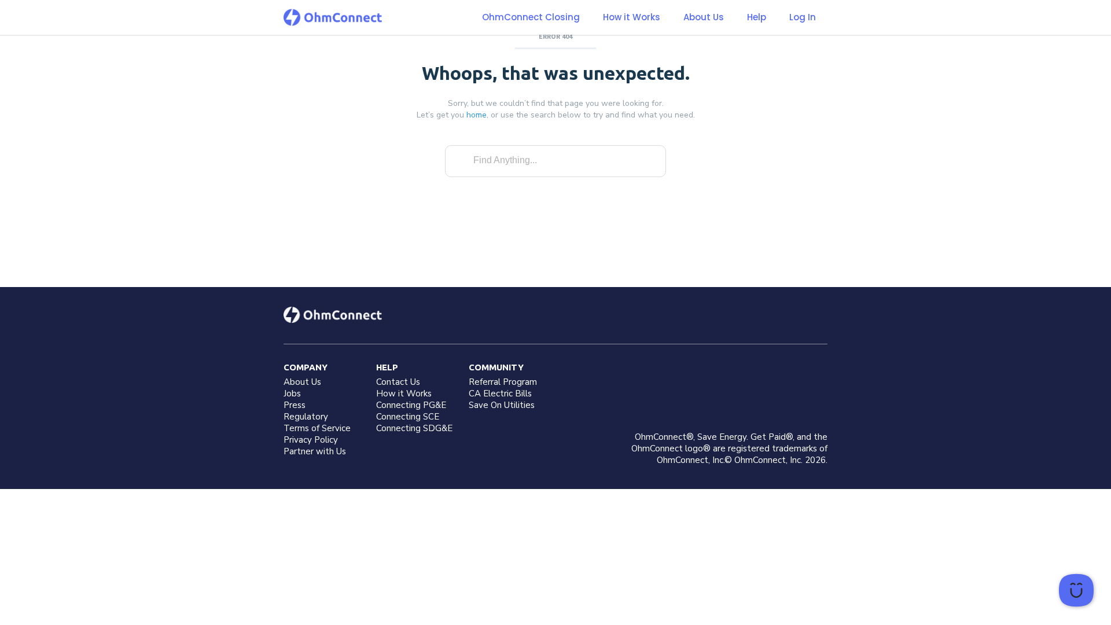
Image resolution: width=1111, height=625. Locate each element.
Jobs (292, 393)
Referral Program (503, 382)
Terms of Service (317, 428)
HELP (387, 367)
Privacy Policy (311, 440)
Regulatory (306, 416)
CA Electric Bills (500, 393)
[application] (1076, 590)
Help (756, 17)
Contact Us (398, 382)
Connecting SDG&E (414, 428)
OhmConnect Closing (531, 17)
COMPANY (306, 367)
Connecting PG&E (411, 405)
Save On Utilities (502, 405)
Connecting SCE (407, 416)
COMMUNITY (496, 367)
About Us (703, 17)
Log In (802, 17)
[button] (631, 17)
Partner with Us (315, 451)
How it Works (631, 17)
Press (295, 405)
